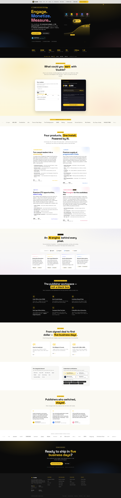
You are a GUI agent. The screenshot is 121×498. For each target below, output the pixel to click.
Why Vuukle (62, 1)
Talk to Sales (75, 1)
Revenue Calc (56, 1)
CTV (46, 1)
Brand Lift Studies (72, 484)
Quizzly (50, 1)
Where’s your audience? (41, 97)
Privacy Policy (83, 481)
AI (52, 1)
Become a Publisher (83, 1)
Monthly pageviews (40, 91)
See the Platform (46, 33)
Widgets (40, 1)
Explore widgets (55, 180)
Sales (71, 481)
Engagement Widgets (51, 479)
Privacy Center (83, 479)
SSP (44, 1)
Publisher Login (69, 1)
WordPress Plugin (61, 481)
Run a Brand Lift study (84, 220)
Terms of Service (83, 484)
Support (60, 486)
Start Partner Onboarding (57, 463)
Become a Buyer (72, 479)
